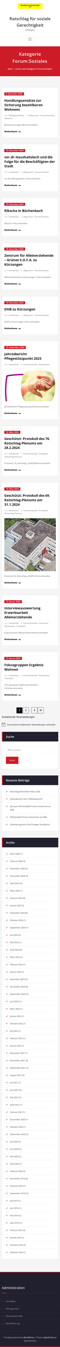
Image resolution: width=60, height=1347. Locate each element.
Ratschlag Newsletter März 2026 (25, 791)
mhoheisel (14, 172)
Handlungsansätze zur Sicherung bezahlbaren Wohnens (23, 105)
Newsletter (44, 364)
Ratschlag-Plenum (13, 456)
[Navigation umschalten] (30, 39)
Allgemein (28, 172)
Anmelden (11, 1301)
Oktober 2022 (16, 1023)
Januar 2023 (15, 1016)
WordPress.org (13, 1323)
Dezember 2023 (17, 979)
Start (10, 68)
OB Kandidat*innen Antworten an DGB (28, 817)
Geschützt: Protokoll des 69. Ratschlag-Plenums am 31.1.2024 (27, 500)
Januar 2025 (15, 905)
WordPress (29, 1337)
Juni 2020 (14, 1149)
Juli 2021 (14, 1082)
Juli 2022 (14, 1030)
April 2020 (14, 1163)
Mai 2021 (14, 1097)
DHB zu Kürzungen (19, 309)
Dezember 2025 (17, 868)
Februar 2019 (16, 1230)
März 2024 (15, 957)
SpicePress (49, 1337)
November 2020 (17, 1119)
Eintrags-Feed (12, 1308)
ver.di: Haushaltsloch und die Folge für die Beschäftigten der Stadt (29, 161)
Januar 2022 (15, 1045)
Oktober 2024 (16, 920)
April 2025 (14, 883)
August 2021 (16, 1075)
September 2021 (17, 1067)
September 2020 (17, 1134)
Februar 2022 (16, 1038)
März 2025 (15, 890)
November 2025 (17, 875)
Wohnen (9, 118)
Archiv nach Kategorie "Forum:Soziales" (33, 68)
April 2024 (14, 949)
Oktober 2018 (16, 1245)
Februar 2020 (16, 1171)
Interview (43, 623)
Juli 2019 (14, 1200)
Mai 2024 (14, 942)
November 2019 (17, 1178)
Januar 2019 (15, 1237)
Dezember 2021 (17, 1053)
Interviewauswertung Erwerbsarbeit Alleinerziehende (22, 612)
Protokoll (43, 453)
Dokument (34, 115)
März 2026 (15, 853)
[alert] (30, 725)
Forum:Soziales (47, 115)
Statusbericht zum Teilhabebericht (26, 798)
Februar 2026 (16, 861)
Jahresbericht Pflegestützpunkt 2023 (22, 356)
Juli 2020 (14, 1141)
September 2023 (17, 994)
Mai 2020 (14, 1156)
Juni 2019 (14, 1208)
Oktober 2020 (16, 1126)
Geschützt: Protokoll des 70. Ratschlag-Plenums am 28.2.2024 (27, 443)
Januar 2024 (15, 971)
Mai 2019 (14, 1215)
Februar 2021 (16, 1112)
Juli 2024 (14, 935)
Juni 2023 (14, 1001)
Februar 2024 (16, 964)
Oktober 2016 (16, 1252)
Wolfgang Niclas (16, 115)
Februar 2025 (16, 898)
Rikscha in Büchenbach (23, 210)
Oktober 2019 (16, 1185)
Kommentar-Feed (14, 1316)
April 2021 (14, 1104)
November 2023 (17, 986)
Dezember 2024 (17, 912)
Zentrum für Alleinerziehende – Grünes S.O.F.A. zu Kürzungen (28, 260)
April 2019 (14, 1222)
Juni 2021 (14, 1090)
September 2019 (17, 1193)
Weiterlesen (10, 131)
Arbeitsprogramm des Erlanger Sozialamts (30, 824)
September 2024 (17, 927)
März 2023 (15, 1008)
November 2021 (17, 1060)
